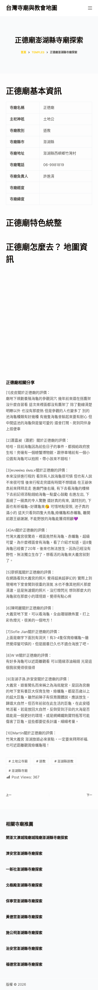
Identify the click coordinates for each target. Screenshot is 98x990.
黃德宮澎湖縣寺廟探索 (24, 916)
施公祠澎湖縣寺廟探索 (24, 932)
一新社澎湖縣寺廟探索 (24, 869)
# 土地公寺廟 (18, 761)
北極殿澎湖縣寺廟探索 (24, 885)
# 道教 (41, 761)
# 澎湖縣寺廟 (18, 770)
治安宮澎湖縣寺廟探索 (24, 948)
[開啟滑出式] (90, 8)
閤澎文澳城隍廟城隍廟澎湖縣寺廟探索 (37, 837)
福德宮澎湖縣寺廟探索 (24, 964)
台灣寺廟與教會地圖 (31, 7)
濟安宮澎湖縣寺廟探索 (24, 853)
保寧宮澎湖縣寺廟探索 (24, 901)
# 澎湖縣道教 (63, 761)
